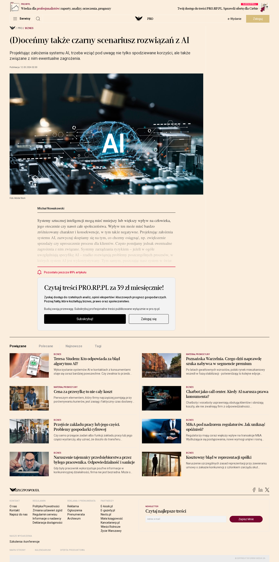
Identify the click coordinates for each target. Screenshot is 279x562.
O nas (13, 506)
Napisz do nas (19, 514)
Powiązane (18, 346)
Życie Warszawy (111, 530)
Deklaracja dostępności (47, 522)
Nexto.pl (106, 514)
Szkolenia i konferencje (25, 541)
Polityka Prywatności (46, 506)
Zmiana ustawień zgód (47, 510)
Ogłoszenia (74, 510)
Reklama (73, 506)
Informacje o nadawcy (47, 518)
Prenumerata (76, 514)
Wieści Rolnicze (111, 526)
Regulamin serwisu (45, 514)
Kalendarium (43, 550)
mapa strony (18, 550)
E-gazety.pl (108, 510)
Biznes (29, 28)
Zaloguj (258, 18)
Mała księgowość (112, 518)
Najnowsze (74, 346)
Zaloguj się (148, 319)
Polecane (46, 346)
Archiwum (74, 518)
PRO (150, 19)
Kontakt (15, 510)
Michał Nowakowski (50, 208)
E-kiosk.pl (107, 506)
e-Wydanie (234, 18)
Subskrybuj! (85, 319)
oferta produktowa (72, 550)
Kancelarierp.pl (110, 522)
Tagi (98, 346)
